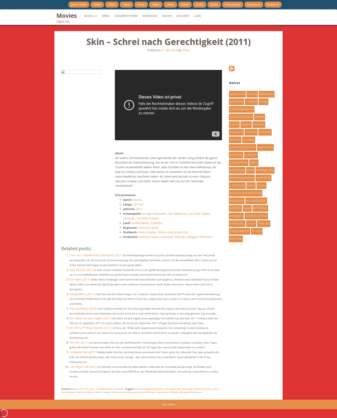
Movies (66, 16)
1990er (170, 4)
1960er (126, 4)
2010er (200, 4)
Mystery (235, 208)
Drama (137, 200)
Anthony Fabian (148, 228)
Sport (251, 223)
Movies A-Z (90, 16)
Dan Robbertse (177, 213)
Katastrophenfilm (242, 147)
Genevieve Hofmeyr (173, 237)
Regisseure (254, 4)
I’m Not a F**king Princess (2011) (90, 328)
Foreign (251, 132)
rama (247, 208)
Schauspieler (232, 4)
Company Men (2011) (83, 352)
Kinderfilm (265, 147)
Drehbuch (273, 4)
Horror (248, 140)
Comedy (251, 102)
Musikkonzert (256, 201)
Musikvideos (150, 16)
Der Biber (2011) (79, 279)
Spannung (237, 223)
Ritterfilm (260, 208)
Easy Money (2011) (81, 270)
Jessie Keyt (181, 232)
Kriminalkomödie (242, 178)
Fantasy (259, 124)
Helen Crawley (147, 232)
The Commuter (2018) (83, 308)
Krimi (250, 170)
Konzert (251, 155)
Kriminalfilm (265, 170)
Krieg (253, 162)
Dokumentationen (125, 16)
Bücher (167, 16)
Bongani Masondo (154, 213)
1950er (112, 4)
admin (186, 50)
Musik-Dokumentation (245, 193)
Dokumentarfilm (242, 109)
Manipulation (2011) (82, 294)
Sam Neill (194, 213)
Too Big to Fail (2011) (83, 367)
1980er (156, 4)
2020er (214, 4)
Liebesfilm (263, 178)
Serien (105, 16)
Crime (263, 102)
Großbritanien (140, 223)
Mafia (251, 185)
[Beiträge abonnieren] (231, 68)
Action (252, 94)
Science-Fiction (256, 216)
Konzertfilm (238, 162)
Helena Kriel (165, 232)
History (235, 140)
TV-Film (257, 231)
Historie (265, 132)
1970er (141, 4)
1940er (97, 4)
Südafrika (156, 223)
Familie (246, 124)
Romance (236, 216)
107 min (138, 204)
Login (197, 16)
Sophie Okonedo (202, 389)
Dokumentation (241, 117)
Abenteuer (237, 94)
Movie (75, 389)
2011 (139, 209)
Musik (261, 185)
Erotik (234, 124)
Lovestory (237, 185)
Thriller (263, 223)
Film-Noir (236, 132)
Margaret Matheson (199, 237)
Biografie (236, 102)
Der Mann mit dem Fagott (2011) (90, 318)
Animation (267, 94)
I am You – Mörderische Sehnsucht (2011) (95, 255)
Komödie (236, 155)
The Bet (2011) (78, 342)
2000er (185, 4)
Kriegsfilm (237, 170)
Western (236, 239)
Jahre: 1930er (79, 4)
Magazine (183, 16)
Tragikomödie (239, 231)
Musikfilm (237, 201)
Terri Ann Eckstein (147, 218)
